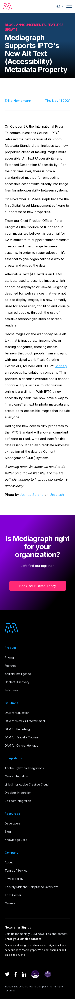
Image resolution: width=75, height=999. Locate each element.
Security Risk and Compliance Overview (31, 887)
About (9, 862)
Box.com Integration (18, 801)
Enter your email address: (23, 938)
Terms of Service (16, 870)
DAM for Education (17, 712)
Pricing (9, 657)
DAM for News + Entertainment (25, 721)
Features (10, 665)
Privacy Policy (14, 878)
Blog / (10, 25)
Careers (10, 903)
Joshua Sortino (31, 495)
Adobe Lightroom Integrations (24, 768)
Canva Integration (16, 776)
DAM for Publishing (17, 729)
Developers (12, 823)
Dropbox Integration (18, 792)
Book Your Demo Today (37, 586)
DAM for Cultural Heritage (21, 745)
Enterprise (11, 690)
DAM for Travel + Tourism (22, 737)
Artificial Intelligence (18, 674)
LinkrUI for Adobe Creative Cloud (27, 784)
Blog (8, 831)
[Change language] (60, 6)
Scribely (61, 366)
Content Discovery (17, 682)
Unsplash (56, 495)
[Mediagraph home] (7, 6)
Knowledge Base (16, 839)
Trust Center (13, 895)
